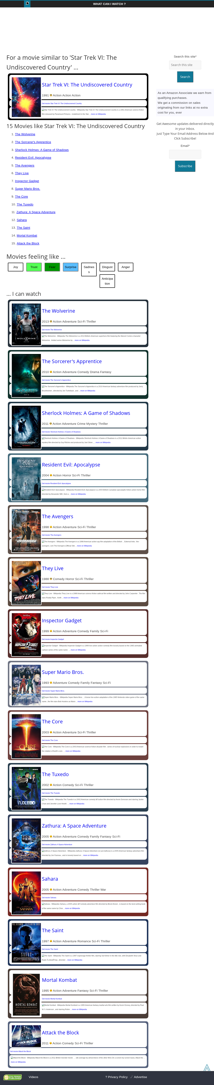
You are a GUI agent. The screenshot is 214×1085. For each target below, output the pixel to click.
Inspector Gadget (27, 181)
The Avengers (24, 165)
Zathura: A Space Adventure (35, 212)
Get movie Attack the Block (20, 1051)
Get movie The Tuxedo (51, 793)
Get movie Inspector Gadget (53, 639)
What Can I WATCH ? (109, 4)
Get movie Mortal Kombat (52, 999)
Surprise (70, 267)
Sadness (89, 269)
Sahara (22, 220)
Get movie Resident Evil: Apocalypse (56, 483)
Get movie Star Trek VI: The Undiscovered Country (62, 103)
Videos (33, 1077)
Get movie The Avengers (51, 535)
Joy (15, 267)
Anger (126, 267)
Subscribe (185, 166)
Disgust (107, 267)
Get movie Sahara (49, 898)
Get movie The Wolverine (52, 330)
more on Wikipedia (98, 114)
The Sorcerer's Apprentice (33, 142)
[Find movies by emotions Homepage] (27, 4)
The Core (21, 196)
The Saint (23, 227)
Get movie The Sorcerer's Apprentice (56, 380)
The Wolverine (25, 134)
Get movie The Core (50, 740)
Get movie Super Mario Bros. (53, 691)
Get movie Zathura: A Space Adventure (57, 845)
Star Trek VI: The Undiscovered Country (87, 84)
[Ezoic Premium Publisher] (12, 1079)
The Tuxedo (25, 204)
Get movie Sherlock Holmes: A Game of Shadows (61, 432)
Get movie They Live (50, 587)
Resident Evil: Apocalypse (33, 157)
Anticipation (107, 281)
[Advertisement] (107, 30)
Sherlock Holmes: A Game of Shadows (42, 149)
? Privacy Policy (116, 1077)
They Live (22, 173)
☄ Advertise (138, 1077)
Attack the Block (28, 243)
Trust (33, 267)
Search (185, 77)
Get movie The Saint (50, 949)
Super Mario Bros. (27, 188)
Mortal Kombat (27, 235)
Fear (52, 267)
